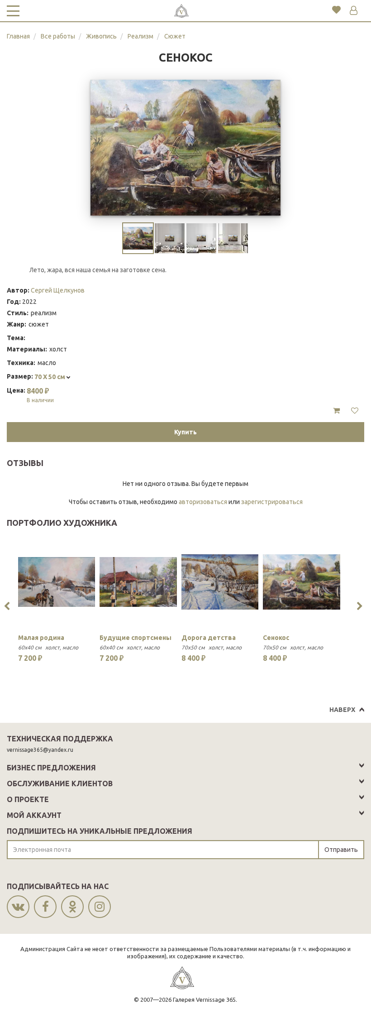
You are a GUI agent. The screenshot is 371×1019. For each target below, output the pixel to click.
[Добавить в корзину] (336, 411)
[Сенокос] (301, 582)
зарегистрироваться (272, 501)
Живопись (101, 36)
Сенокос (276, 637)
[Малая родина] (56, 582)
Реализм (140, 36)
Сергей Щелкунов (58, 290)
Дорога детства (208, 637)
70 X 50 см (50, 376)
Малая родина (41, 637)
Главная (18, 36)
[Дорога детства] (219, 582)
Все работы (58, 36)
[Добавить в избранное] (354, 411)
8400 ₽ (40, 395)
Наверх (342, 709)
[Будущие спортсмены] (138, 582)
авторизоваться (203, 501)
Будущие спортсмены (135, 637)
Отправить (341, 849)
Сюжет (175, 36)
